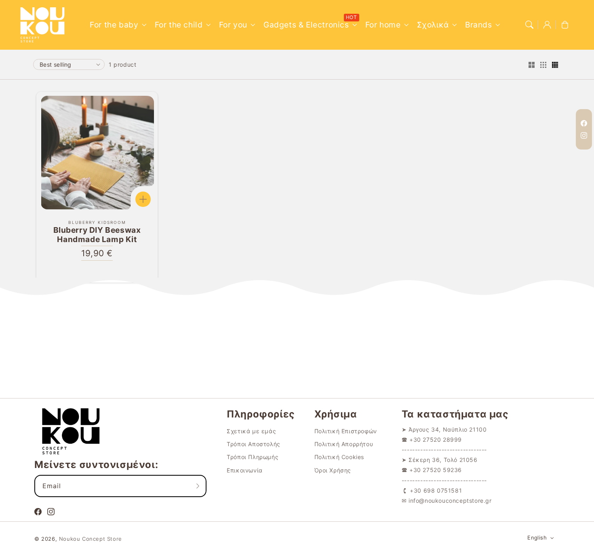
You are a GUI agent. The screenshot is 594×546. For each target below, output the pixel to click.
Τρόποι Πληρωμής (252, 456)
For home (383, 25)
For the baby (114, 25)
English (537, 537)
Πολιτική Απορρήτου (343, 444)
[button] (529, 25)
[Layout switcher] (531, 65)
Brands (478, 25)
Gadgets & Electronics (306, 25)
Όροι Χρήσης (333, 470)
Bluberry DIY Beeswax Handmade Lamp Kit (97, 235)
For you (233, 25)
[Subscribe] (197, 486)
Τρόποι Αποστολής (253, 444)
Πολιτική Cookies (339, 456)
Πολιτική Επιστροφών (345, 431)
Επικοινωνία (245, 470)
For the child (179, 25)
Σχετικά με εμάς (251, 431)
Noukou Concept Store (90, 538)
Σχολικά (433, 25)
